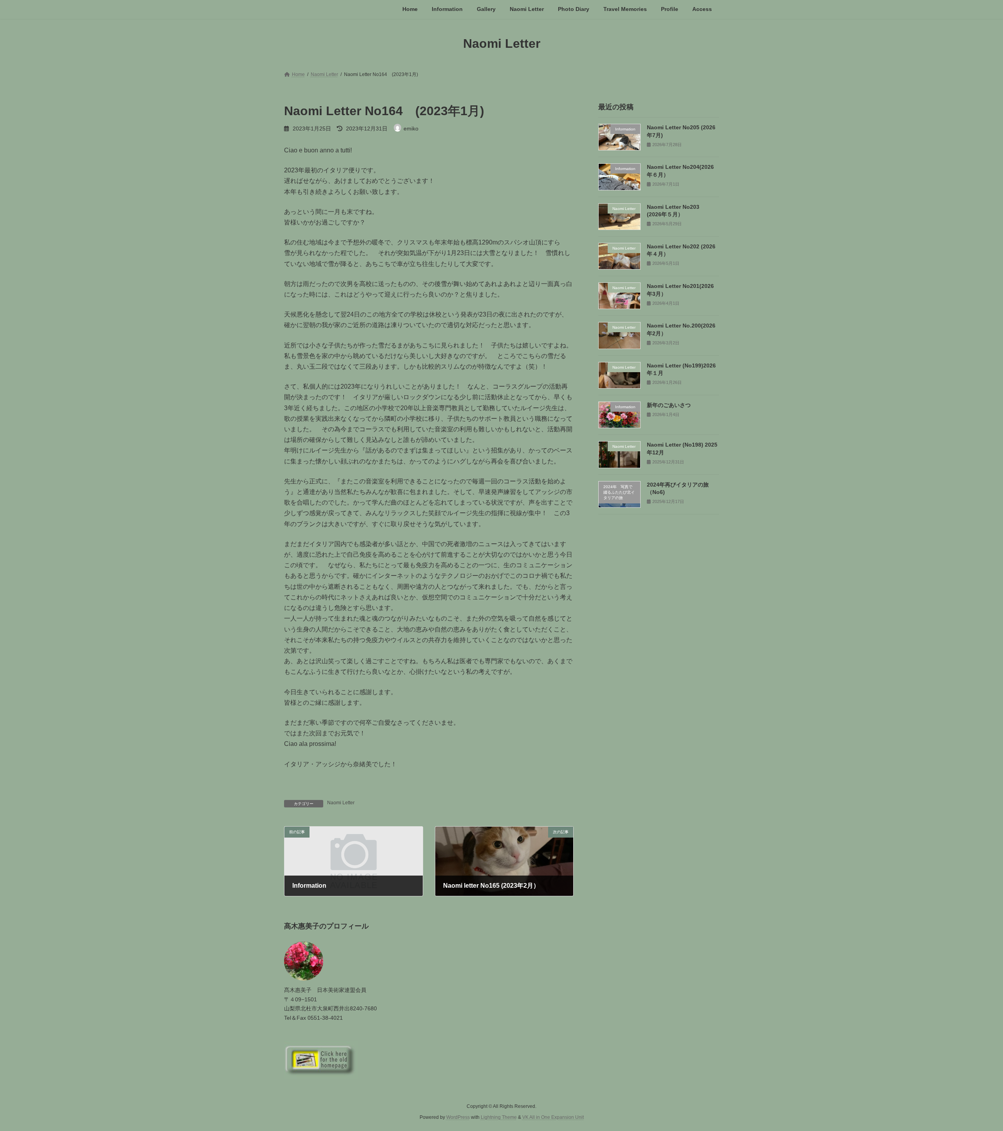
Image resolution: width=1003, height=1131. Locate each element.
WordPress (458, 1117)
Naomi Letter (341, 802)
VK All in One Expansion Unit (553, 1117)
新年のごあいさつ (669, 405)
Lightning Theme (499, 1117)
